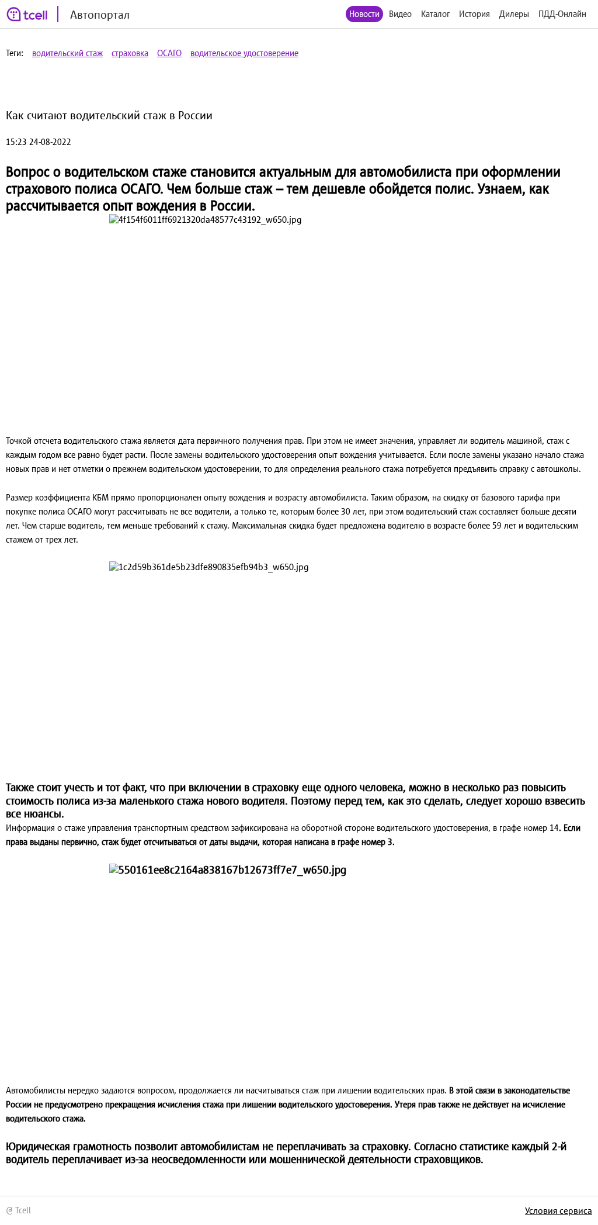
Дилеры (514, 13)
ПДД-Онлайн (562, 13)
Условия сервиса (558, 1210)
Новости (364, 13)
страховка (130, 52)
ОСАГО (169, 52)
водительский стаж (67, 52)
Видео (400, 13)
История (474, 13)
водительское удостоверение (244, 52)
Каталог (435, 13)
